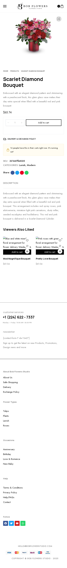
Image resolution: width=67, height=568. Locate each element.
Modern (31, 165)
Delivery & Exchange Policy (22, 139)
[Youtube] (17, 523)
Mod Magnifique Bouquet (17, 258)
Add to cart (43, 122)
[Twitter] (11, 523)
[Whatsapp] (22, 523)
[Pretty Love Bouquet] (50, 243)
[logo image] (32, 6)
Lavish (22, 165)
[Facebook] (5, 523)
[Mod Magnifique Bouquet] (17, 243)
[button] (59, 230)
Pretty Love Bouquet (47, 258)
